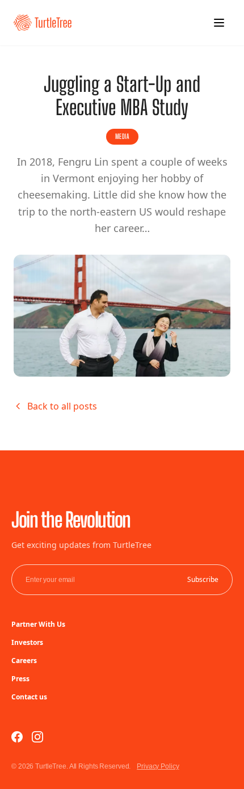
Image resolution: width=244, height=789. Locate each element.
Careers (24, 660)
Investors (27, 642)
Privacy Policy (158, 766)
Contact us (29, 697)
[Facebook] (17, 736)
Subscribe (202, 579)
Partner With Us (38, 624)
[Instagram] (37, 736)
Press (20, 678)
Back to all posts (62, 406)
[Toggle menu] (219, 22)
